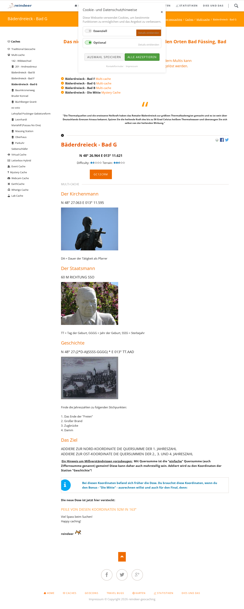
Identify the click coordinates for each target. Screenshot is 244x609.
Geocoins (91, 593)
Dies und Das (191, 593)
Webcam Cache (20, 178)
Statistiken (165, 593)
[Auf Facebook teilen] (222, 141)
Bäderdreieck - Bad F (23, 78)
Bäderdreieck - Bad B (23, 72)
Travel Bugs (115, 593)
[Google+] (137, 575)
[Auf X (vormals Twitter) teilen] (227, 141)
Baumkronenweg (25, 90)
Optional (99, 42)
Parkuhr (19, 143)
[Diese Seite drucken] (217, 141)
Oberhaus (20, 137)
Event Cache (18, 166)
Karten (140, 593)
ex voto (15, 107)
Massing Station (24, 131)
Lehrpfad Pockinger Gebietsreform (31, 113)
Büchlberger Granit (26, 101)
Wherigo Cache (19, 190)
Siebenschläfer (19, 149)
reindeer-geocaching (170, 19)
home (51, 593)
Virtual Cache (18, 154)
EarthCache (17, 184)
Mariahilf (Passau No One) (26, 125)
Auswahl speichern (104, 57)
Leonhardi (21, 119)
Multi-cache (203, 19)
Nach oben (122, 557)
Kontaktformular (115, 66)
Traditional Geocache (23, 49)
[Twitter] (122, 575)
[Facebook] (106, 575)
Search (236, 5)
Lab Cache (17, 195)
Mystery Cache (110, 92)
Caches (189, 19)
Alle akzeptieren (142, 57)
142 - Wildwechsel (21, 61)
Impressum (96, 599)
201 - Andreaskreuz (26, 66)
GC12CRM (101, 174)
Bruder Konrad (19, 96)
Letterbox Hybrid (21, 160)
